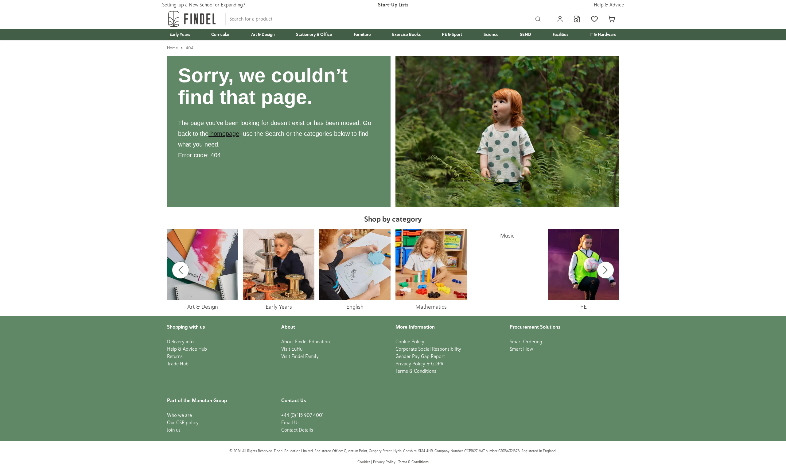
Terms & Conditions (415, 371)
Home (172, 48)
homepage (224, 133)
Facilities (560, 34)
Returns (175, 356)
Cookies (364, 462)
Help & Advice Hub (187, 349)
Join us (174, 430)
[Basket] (611, 19)
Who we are (179, 415)
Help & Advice (609, 5)
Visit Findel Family (300, 356)
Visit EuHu (291, 349)
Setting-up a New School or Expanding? (203, 5)
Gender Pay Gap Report (420, 356)
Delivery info (180, 342)
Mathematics (431, 306)
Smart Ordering (526, 342)
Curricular (220, 34)
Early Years (179, 34)
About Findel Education (305, 342)
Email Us (290, 423)
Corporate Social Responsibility (428, 349)
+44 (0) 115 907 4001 (302, 415)
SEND (525, 34)
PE (583, 306)
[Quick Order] (577, 19)
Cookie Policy (409, 342)
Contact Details (297, 430)
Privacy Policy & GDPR (419, 364)
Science (491, 34)
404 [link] (189, 48)
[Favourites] (594, 19)
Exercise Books (406, 34)
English (355, 306)
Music (507, 235)
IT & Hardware (603, 34)
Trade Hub (178, 364)
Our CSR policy (183, 423)
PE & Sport (452, 34)
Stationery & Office (314, 34)
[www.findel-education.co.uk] (209, 133)
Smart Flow (521, 349)
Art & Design (263, 34)
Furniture (362, 34)
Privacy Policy (384, 462)
